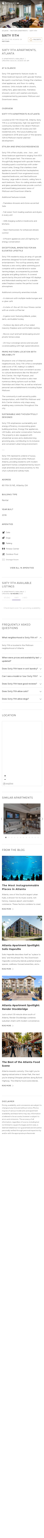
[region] (22, 753)
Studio (7, 598)
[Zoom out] (5, 779)
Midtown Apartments (19, 31)
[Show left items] (1, 819)
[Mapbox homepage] (8, 783)
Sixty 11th (33, 31)
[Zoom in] (5, 776)
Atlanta (5, 31)
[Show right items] (42, 819)
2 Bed (24, 598)
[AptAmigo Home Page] (11, 3)
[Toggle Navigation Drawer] (41, 3)
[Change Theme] (2, 2)
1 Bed (16, 598)
